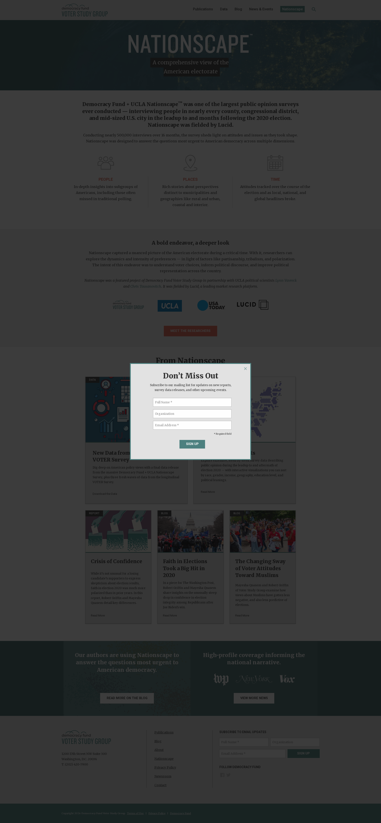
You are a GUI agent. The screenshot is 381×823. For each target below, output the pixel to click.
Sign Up (192, 444)
